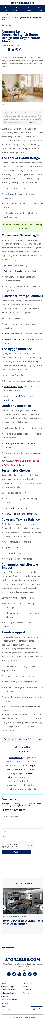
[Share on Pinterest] (16, 50)
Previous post (8, 947)
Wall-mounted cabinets (14, 339)
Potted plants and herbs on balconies (21, 443)
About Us (5, 983)
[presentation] (3, 907)
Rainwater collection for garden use (20, 514)
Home (3, 15)
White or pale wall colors (15, 271)
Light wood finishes (13, 194)
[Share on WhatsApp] (20, 50)
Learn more (32, 122)
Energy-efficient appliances (16, 508)
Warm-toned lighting (13, 386)
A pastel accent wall (13, 547)
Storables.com (15, 757)
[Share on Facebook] (9, 50)
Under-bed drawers (13, 334)
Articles (9, 15)
